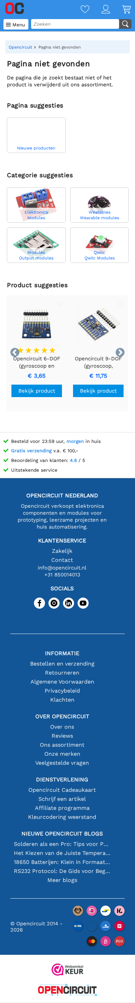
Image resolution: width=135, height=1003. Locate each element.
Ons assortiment (62, 744)
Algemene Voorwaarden (62, 681)
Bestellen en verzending (62, 663)
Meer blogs (62, 880)
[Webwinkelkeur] (67, 970)
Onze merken (62, 754)
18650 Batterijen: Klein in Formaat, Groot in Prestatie (62, 862)
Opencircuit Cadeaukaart (62, 790)
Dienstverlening (62, 779)
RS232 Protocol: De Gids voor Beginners (62, 871)
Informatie (62, 653)
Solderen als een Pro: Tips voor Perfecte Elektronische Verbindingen (62, 844)
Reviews (62, 735)
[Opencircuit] (67, 990)
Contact (62, 560)
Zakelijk (62, 551)
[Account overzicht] (99, 10)
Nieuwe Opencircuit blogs (62, 833)
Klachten (62, 699)
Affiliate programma (62, 808)
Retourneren (62, 672)
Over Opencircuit (62, 716)
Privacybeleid (62, 690)
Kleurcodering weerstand (62, 817)
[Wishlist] (79, 10)
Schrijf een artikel (62, 799)
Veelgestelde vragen (62, 763)
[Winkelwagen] (120, 10)
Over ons (62, 726)
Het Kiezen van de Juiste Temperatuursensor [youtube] (62, 853)
